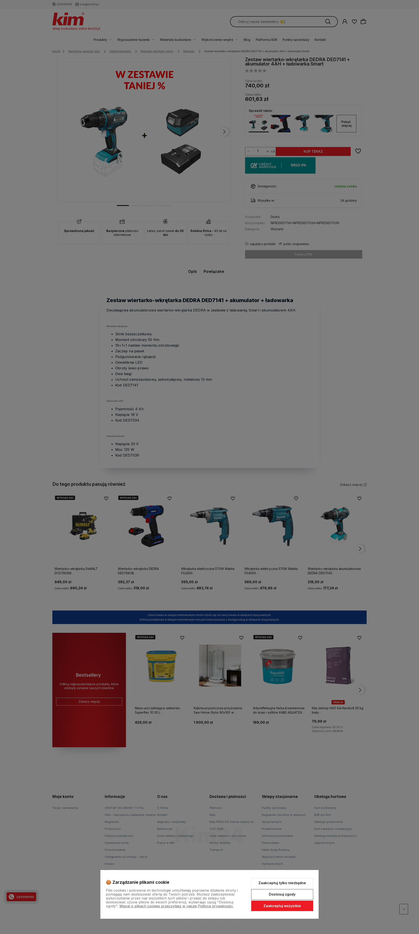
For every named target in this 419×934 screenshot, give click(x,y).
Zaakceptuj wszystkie (282, 906)
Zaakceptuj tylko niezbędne (282, 883)
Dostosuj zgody (282, 894)
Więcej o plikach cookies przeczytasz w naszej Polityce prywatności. (176, 906)
